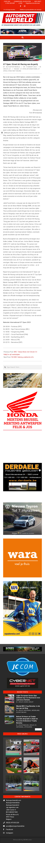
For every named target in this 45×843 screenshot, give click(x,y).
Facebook (9, 838)
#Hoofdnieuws (23, 734)
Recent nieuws (21, 721)
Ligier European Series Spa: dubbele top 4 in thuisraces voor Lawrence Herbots (28, 706)
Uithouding (28, 736)
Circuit (5, 69)
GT (10, 69)
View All (38, 738)
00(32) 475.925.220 (12, 831)
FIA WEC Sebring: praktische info (22, 357)
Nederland (35, 719)
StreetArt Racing (14, 71)
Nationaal (27, 719)
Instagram (9, 842)
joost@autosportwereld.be (15, 835)
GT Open (23, 69)
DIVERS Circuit (28, 711)
